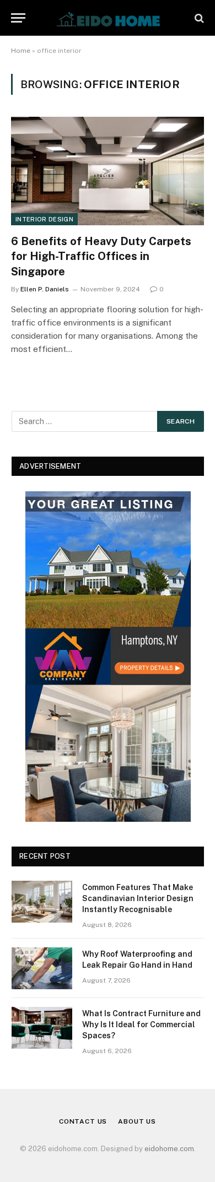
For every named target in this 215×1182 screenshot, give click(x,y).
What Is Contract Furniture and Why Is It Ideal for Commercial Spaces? (141, 1024)
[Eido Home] (107, 18)
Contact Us (83, 1121)
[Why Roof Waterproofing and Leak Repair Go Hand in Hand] (42, 968)
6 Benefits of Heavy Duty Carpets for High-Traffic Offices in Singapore (101, 256)
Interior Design (44, 219)
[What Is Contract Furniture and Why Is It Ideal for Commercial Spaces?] (42, 1028)
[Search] (198, 18)
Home (20, 51)
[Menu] (18, 18)
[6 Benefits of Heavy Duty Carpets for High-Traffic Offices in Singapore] (107, 171)
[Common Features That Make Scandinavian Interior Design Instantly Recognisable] (42, 902)
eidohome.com (169, 1149)
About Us (137, 1121)
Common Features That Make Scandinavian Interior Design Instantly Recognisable (138, 898)
